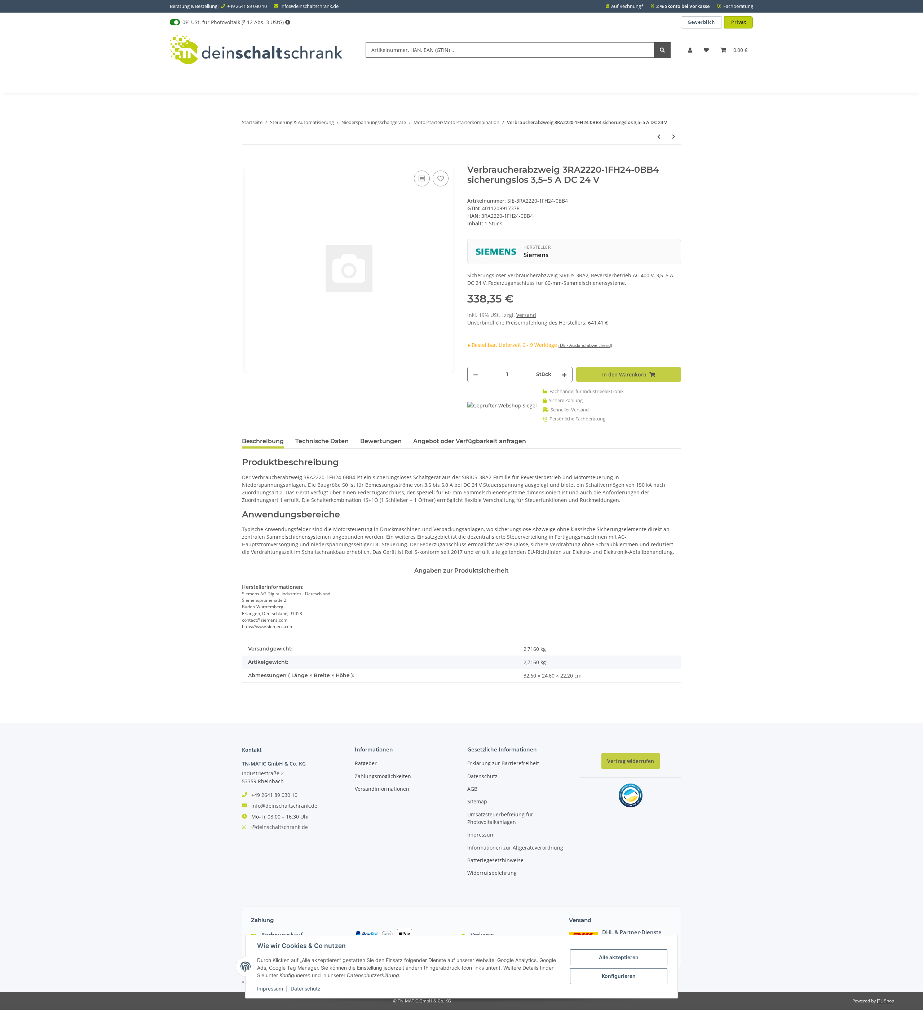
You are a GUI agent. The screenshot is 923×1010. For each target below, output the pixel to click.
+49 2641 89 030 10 (247, 6)
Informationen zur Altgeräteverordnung (515, 847)
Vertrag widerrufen (630, 761)
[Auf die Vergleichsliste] (422, 178)
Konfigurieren (619, 976)
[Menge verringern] (475, 374)
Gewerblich (701, 22)
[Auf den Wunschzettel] (441, 178)
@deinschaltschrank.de (279, 827)
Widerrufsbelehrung (492, 872)
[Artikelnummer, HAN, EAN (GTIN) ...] (662, 50)
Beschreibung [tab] (263, 441)
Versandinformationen (382, 788)
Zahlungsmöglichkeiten (383, 776)
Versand (526, 315)
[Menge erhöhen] (564, 374)
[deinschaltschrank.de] (256, 50)
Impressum (481, 834)
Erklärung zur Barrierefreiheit (503, 763)
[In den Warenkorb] (247, 161)
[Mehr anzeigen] (287, 22)
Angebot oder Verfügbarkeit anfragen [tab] (469, 441)
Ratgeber (366, 763)
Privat (738, 22)
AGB (472, 788)
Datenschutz (482, 776)
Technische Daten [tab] (322, 441)
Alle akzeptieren (619, 957)
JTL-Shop (885, 1001)
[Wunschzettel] (706, 50)
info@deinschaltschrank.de (310, 6)
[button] (690, 50)
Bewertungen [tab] (381, 441)
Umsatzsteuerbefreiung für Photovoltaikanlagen (500, 818)
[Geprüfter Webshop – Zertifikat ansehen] (502, 405)
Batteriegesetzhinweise (495, 860)
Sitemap (477, 801)
